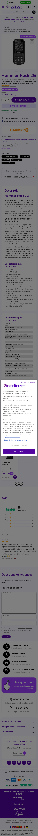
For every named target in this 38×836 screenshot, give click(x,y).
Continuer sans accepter (28, 382)
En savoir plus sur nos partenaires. (15, 440)
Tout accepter (19, 451)
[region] (19, 418)
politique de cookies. (12, 437)
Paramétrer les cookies (19, 446)
